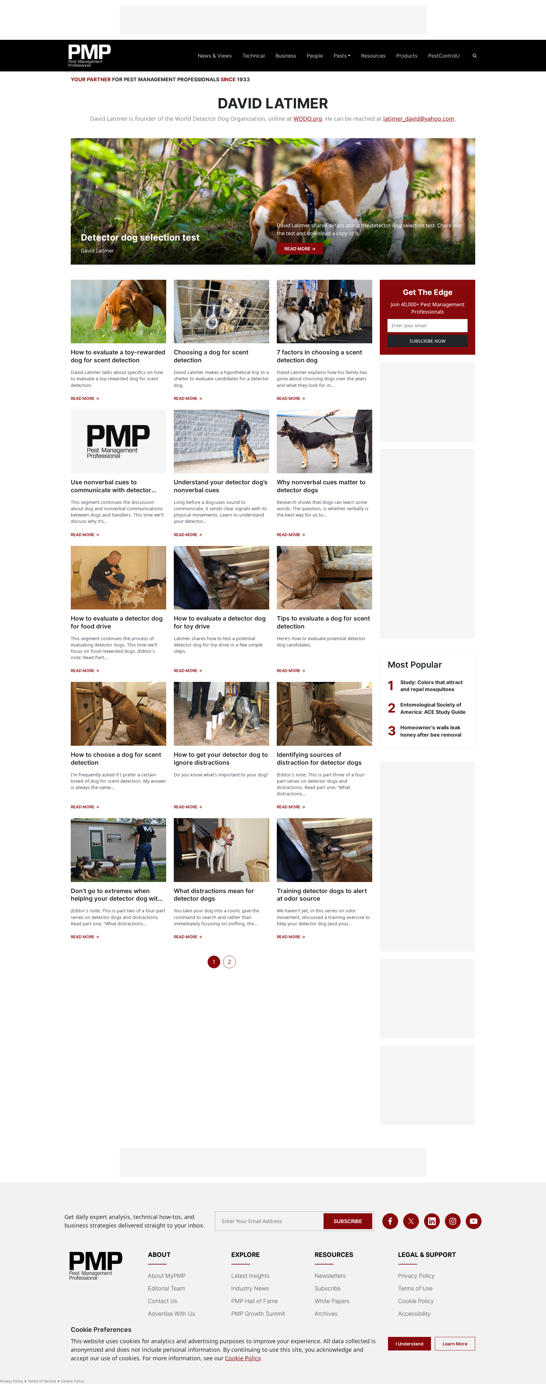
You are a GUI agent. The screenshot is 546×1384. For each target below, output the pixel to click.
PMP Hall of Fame (254, 1301)
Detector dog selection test (140, 237)
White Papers (332, 1301)
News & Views (215, 55)
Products (406, 55)
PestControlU (444, 55)
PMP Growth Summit (258, 1313)
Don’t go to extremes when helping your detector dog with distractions (116, 898)
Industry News (250, 1288)
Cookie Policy (416, 1301)
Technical (253, 55)
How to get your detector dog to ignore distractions (221, 758)
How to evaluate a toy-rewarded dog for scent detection (118, 356)
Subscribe (348, 1221)
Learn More (455, 1343)
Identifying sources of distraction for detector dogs (319, 758)
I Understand (409, 1343)
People (315, 55)
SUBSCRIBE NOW (428, 341)
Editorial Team (166, 1288)
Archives (326, 1313)
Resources (373, 55)
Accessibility (414, 1313)
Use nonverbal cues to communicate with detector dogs (111, 490)
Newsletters (330, 1275)
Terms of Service (42, 1381)
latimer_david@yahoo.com (418, 118)
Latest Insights (250, 1275)
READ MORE (298, 248)
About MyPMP (166, 1275)
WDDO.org (308, 118)
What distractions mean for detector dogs (214, 895)
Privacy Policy (416, 1275)
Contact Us (162, 1301)
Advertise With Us (171, 1313)
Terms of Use (415, 1288)
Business (286, 55)
